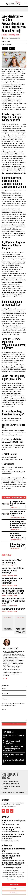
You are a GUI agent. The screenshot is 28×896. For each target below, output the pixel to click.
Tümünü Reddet (14, 893)
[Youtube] (11, 811)
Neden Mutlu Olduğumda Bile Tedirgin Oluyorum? (17, 535)
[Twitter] (6, 48)
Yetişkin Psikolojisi (16, 539)
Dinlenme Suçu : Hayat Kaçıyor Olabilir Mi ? (17, 545)
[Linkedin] (6, 678)
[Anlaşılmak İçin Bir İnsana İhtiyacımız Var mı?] (5, 504)
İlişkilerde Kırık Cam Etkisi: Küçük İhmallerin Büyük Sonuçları (20, 631)
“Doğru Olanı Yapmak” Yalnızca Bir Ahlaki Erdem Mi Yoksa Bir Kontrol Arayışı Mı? (13, 601)
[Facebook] (3, 48)
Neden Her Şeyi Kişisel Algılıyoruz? (13, 609)
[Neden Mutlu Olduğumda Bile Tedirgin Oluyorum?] (5, 536)
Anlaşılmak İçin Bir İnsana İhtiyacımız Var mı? (17, 503)
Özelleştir (14, 888)
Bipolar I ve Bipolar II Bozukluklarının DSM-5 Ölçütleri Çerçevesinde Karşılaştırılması (18, 524)
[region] (14, 880)
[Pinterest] (10, 48)
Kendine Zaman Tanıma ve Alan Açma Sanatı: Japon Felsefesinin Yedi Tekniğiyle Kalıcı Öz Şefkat (13, 590)
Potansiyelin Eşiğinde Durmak (8, 629)
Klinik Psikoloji (15, 529)
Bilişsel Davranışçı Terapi (17, 517)
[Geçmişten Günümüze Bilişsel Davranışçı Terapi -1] (5, 514)
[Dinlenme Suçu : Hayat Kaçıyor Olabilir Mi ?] (5, 546)
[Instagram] (3, 678)
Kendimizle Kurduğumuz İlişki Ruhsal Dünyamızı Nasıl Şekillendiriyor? (12, 580)
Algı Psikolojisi (15, 548)
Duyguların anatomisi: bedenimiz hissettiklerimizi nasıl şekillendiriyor (13, 570)
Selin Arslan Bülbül (14, 38)
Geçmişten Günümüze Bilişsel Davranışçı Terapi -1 (17, 513)
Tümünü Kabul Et (14, 884)
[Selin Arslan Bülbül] (3, 38)
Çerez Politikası (11, 879)
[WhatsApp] (13, 48)
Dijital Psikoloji (15, 507)
